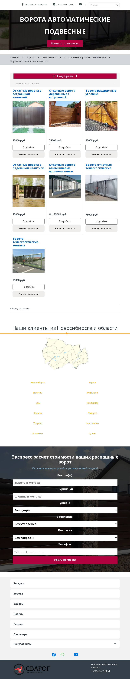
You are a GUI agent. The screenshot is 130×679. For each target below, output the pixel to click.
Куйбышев (92, 392)
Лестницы (20, 634)
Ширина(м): (65, 489)
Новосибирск (38, 382)
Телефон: (65, 544)
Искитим (37, 392)
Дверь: (65, 503)
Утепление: (65, 517)
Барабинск (92, 402)
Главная (14, 57)
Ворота (30, 57)
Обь (38, 402)
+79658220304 (100, 671)
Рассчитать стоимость (65, 43)
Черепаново (92, 423)
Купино (92, 433)
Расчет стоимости (29, 154)
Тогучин (37, 423)
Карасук (37, 412)
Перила (18, 624)
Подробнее (29, 147)
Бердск (92, 382)
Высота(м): (65, 475)
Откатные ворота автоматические (87, 57)
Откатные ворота (51, 57)
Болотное (37, 433)
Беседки (19, 583)
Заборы (18, 604)
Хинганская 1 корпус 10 (35, 4)
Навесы (18, 614)
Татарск (92, 412)
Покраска (65, 530)
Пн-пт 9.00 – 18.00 (64, 4)
